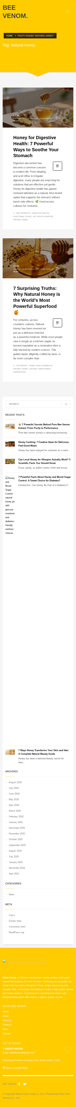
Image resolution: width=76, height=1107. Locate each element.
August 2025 (15, 851)
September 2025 (17, 845)
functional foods (22, 216)
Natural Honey (20, 220)
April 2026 (14, 805)
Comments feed (17, 926)
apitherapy (22, 366)
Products (7, 1024)
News (16, 121)
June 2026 (14, 793)
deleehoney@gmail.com (22, 1052)
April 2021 (14, 873)
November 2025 (17, 833)
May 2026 (14, 799)
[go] (66, 404)
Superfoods (19, 372)
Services (7, 1020)
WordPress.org (16, 932)
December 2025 (17, 828)
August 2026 (15, 782)
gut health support (43, 216)
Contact (7, 1033)
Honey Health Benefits (40, 366)
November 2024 (17, 868)
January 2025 (16, 862)
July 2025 (14, 856)
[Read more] (57, 170)
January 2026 (16, 822)
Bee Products (23, 213)
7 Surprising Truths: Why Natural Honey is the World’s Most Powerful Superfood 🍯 (36, 300)
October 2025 (16, 839)
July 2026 (14, 788)
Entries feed (15, 921)
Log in (12, 915)
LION (16, 115)
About (6, 1016)
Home (6, 1011)
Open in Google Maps (16, 1067)
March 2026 (15, 810)
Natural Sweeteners (40, 369)
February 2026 (16, 816)
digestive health (40, 213)
